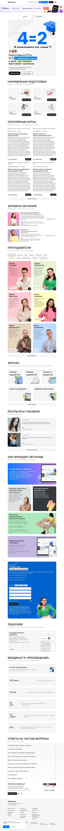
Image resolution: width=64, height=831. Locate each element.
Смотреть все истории (32, 449)
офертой (16, 607)
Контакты (34, 812)
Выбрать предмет (26, 99)
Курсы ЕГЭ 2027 (11, 808)
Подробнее (12, 649)
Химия (26, 255)
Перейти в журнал (32, 404)
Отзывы (22, 812)
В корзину (28, 159)
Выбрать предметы (50, 219)
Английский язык (43, 258)
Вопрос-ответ (35, 810)
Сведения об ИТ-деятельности (53, 824)
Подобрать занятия (14, 73)
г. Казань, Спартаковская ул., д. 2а (15, 803)
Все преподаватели (32, 355)
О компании (23, 814)
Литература (35, 258)
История (19, 258)
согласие (12, 608)
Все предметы (12, 255)
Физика (45, 255)
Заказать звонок (12, 793)
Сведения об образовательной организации (36, 816)
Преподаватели (23, 810)
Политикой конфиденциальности (24, 607)
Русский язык (12, 258)
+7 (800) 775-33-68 (31, 2)
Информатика (39, 255)
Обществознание (26, 258)
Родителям (22, 808)
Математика (19, 255)
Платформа (35, 808)
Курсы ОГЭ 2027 (12, 810)
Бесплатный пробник (11, 813)
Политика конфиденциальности (44, 824)
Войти (51, 2)
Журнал (10, 815)
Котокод (34, 818)
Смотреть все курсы (32, 198)
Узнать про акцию (27, 73)
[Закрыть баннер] (61, 7)
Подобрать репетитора (50, 235)
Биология (32, 255)
